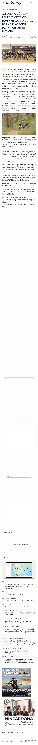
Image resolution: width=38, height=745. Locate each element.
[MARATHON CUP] (8, 532)
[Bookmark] (35, 3)
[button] (26, 741)
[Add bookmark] (32, 37)
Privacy (17, 732)
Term (3, 732)
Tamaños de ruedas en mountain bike (17, 607)
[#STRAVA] (13, 582)
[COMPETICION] (14, 626)
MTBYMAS (10, 741)
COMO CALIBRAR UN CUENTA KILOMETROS (19, 601)
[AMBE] (11, 656)
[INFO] (12, 592)
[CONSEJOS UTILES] (15, 610)
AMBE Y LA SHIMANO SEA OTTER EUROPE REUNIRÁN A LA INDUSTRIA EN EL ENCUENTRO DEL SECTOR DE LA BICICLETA (19, 661)
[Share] (35, 37)
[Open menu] (3, 3)
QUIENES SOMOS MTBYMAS (14, 594)
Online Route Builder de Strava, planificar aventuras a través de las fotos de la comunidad (19, 586)
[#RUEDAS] (13, 604)
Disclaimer (10, 732)
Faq (22, 732)
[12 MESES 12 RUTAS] (16, 648)
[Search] (27, 3)
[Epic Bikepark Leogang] (16, 638)
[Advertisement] (19, 299)
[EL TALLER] (13, 598)
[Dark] (31, 3)
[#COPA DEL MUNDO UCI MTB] (19, 618)
